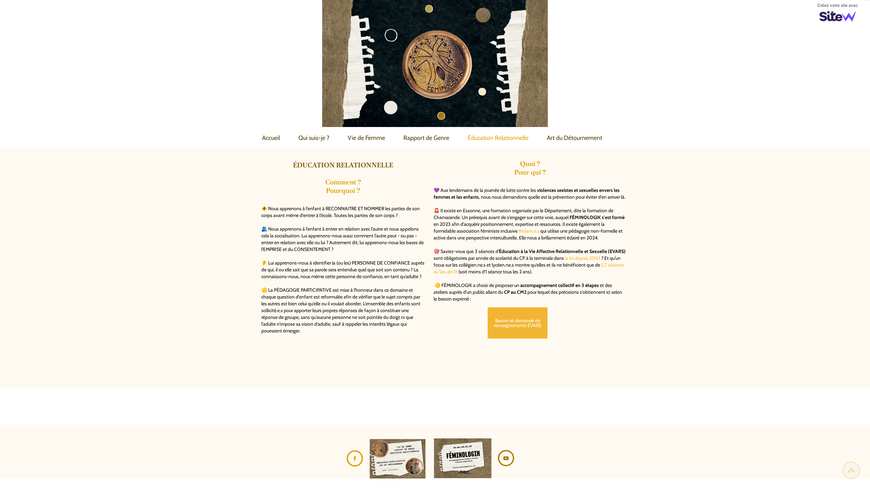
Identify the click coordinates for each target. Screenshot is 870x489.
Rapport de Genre (426, 138)
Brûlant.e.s (529, 231)
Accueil (271, 138)
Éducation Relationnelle (498, 138)
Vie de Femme (366, 138)
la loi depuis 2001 (582, 258)
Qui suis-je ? (313, 138)
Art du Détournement (574, 138)
